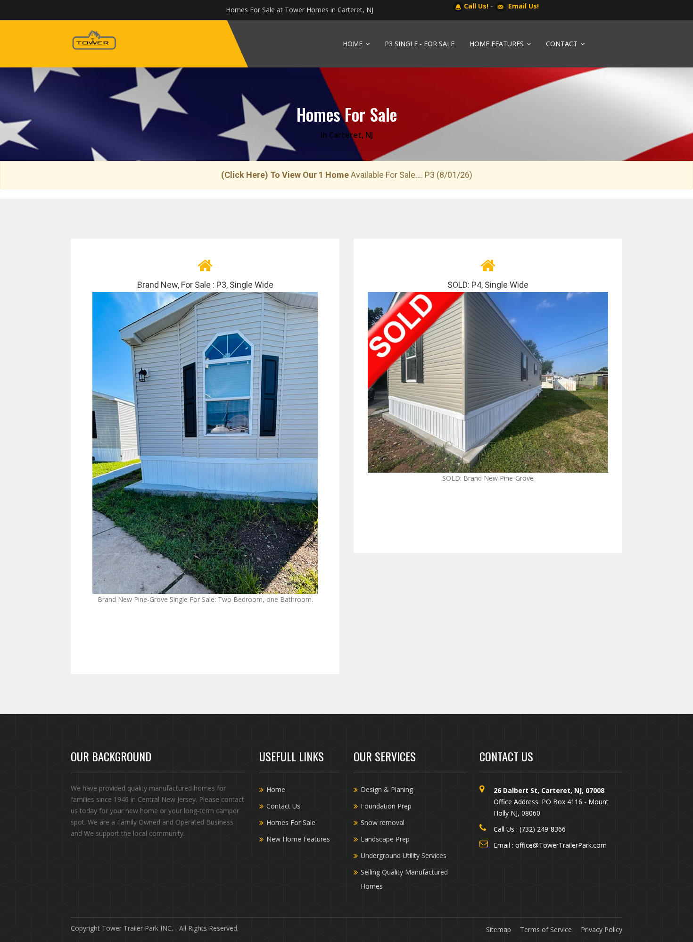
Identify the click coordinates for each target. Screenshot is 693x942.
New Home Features (298, 838)
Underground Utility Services (403, 855)
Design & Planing (387, 789)
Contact (562, 43)
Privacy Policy (601, 929)
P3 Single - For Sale (419, 43)
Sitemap (498, 929)
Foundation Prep (386, 805)
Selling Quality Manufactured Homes (404, 879)
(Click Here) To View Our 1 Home (285, 175)
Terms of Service (546, 929)
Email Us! (523, 5)
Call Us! (476, 5)
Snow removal (382, 822)
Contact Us (283, 805)
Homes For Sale (290, 822)
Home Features (498, 43)
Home (353, 43)
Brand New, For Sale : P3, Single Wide (205, 285)
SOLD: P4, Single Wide (487, 285)
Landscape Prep (385, 838)
